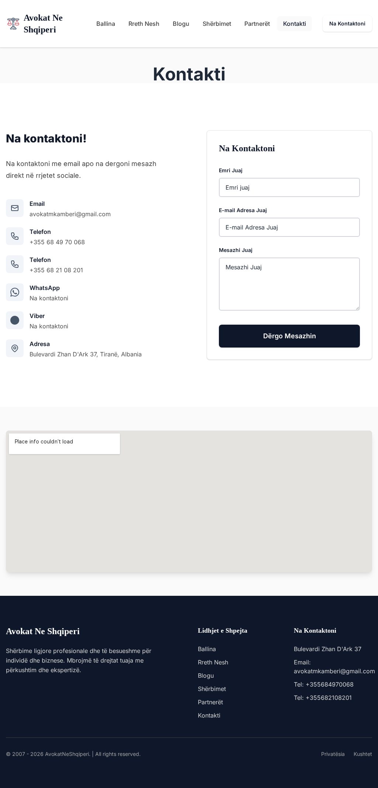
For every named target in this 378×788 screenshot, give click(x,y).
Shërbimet (217, 23)
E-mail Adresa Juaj (243, 210)
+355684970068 (330, 684)
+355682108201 (329, 697)
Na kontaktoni (49, 298)
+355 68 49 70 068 (57, 242)
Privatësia (333, 754)
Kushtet (363, 754)
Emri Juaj (231, 170)
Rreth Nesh (143, 23)
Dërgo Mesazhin (289, 336)
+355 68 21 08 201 (56, 270)
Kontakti (294, 23)
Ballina (105, 23)
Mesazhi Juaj (235, 250)
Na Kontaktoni (347, 23)
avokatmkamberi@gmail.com (70, 214)
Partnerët (257, 23)
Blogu (181, 23)
